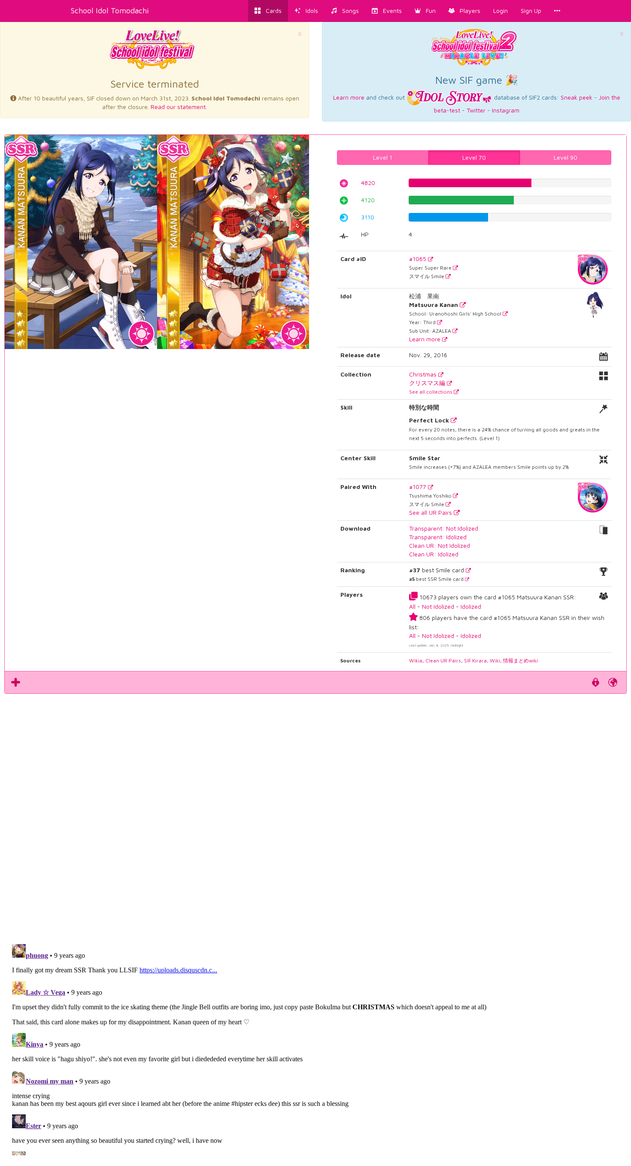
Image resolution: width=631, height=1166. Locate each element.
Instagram (505, 110)
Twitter (476, 110)
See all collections (431, 392)
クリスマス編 (428, 382)
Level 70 (474, 157)
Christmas (423, 374)
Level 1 (382, 157)
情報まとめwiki (520, 660)
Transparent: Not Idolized (443, 528)
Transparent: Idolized (438, 536)
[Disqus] (315, 814)
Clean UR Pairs (443, 660)
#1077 (418, 486)
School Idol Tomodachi (110, 10)
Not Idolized (438, 606)
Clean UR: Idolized (433, 554)
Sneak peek (576, 97)
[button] (425, 10)
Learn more (348, 97)
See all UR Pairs (431, 512)
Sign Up (531, 10)
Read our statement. (179, 106)
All (412, 606)
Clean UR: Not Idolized (439, 545)
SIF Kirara (475, 660)
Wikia (415, 660)
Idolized (471, 606)
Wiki (495, 660)
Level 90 (565, 157)
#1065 (418, 258)
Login (500, 10)
